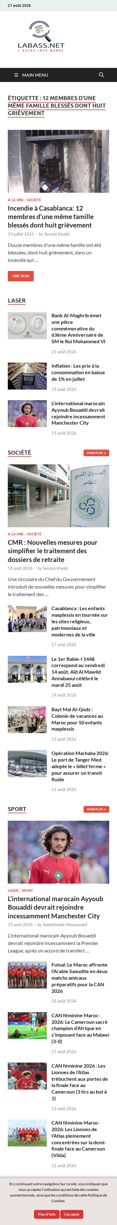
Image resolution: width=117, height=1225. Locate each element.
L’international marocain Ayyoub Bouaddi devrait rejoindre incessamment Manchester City (78, 413)
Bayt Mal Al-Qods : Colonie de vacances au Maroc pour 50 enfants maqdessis (77, 719)
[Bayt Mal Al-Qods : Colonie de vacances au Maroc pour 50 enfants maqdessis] (27, 710)
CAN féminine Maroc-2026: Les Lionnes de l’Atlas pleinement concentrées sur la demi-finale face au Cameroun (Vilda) (78, 1139)
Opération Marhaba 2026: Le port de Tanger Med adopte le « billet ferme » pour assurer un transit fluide (80, 766)
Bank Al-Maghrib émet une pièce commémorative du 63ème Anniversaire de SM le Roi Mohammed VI (78, 328)
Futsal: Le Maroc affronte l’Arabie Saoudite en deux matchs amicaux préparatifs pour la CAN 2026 (79, 977)
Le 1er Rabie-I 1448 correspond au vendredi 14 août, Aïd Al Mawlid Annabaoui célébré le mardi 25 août (78, 672)
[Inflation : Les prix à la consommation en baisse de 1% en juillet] (27, 366)
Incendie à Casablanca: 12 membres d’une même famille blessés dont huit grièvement (51, 216)
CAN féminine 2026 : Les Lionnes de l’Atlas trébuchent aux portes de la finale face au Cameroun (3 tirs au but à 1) (79, 1082)
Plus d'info (47, 1214)
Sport (27, 890)
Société (34, 200)
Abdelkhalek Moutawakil (65, 924)
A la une (16, 200)
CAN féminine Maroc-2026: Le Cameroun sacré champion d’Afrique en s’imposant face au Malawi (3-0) (80, 1028)
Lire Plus (18, 274)
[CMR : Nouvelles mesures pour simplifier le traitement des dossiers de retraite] (58, 468)
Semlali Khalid (56, 234)
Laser (13, 890)
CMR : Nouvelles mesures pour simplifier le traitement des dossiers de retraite (53, 550)
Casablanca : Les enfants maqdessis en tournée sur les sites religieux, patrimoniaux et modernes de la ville (79, 621)
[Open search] (101, 75)
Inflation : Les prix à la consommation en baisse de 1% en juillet (78, 372)
